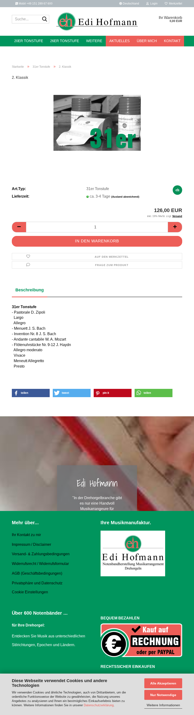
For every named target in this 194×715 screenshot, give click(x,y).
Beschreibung (29, 290)
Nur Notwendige (163, 695)
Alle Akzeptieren (163, 683)
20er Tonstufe (28, 41)
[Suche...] (44, 19)
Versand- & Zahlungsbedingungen (41, 554)
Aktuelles (119, 41)
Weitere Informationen (163, 705)
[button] (129, 3)
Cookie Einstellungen (30, 592)
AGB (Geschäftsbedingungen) (37, 573)
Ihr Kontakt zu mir (26, 535)
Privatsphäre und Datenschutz (37, 583)
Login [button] (153, 3)
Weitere (94, 41)
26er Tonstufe (64, 41)
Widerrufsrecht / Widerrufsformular (40, 564)
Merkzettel (175, 3)
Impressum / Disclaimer (31, 544)
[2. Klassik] (97, 120)
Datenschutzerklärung (99, 705)
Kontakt (172, 41)
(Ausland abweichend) (125, 196)
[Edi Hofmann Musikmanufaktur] (97, 21)
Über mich (147, 41)
